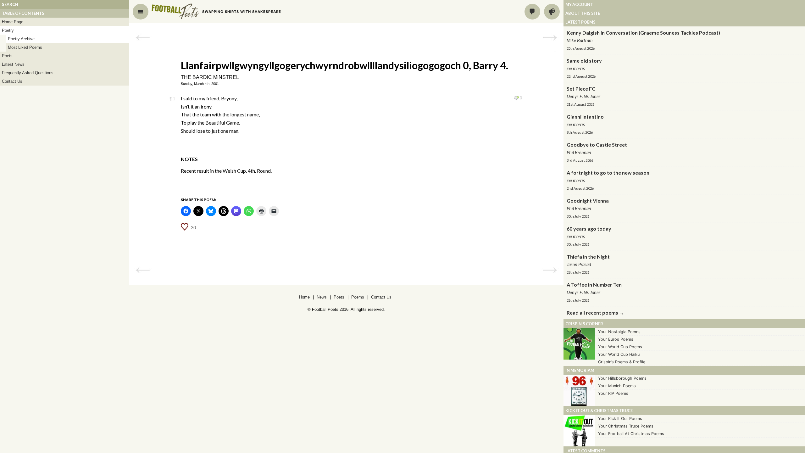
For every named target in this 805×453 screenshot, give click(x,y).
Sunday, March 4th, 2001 (200, 84)
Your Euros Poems (615, 339)
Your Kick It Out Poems (620, 418)
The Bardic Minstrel (210, 77)
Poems (357, 297)
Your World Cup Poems (620, 346)
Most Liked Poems (25, 47)
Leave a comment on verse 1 (516, 98)
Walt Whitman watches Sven (142, 37)
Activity (552, 12)
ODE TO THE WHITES (550, 37)
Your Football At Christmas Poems (631, 433)
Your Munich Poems (617, 385)
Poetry (8, 30)
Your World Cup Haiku (619, 354)
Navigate (140, 12)
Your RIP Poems (613, 393)
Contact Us (12, 81)
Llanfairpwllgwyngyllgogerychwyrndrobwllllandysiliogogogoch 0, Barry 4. (344, 65)
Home (304, 297)
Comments (532, 12)
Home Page (12, 22)
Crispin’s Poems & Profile (621, 362)
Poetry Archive (21, 38)
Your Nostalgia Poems (619, 331)
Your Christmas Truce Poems (625, 426)
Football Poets (175, 11)
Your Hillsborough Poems (622, 378)
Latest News (13, 64)
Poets (7, 55)
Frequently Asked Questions (27, 72)
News (322, 297)
